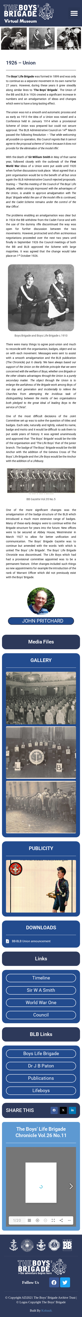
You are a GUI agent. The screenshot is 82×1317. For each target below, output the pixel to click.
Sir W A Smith (41, 990)
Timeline (41, 978)
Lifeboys (41, 1090)
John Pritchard (42, 621)
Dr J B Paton (41, 1066)
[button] (74, 13)
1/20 (17, 1220)
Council (41, 1015)
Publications (41, 1078)
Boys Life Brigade (41, 1053)
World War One (41, 1002)
